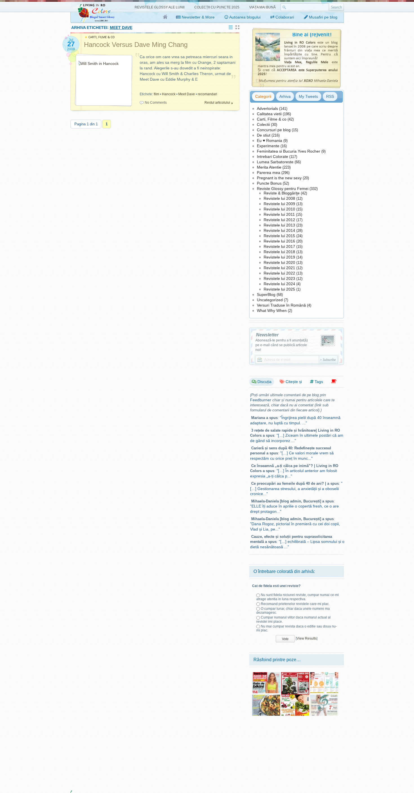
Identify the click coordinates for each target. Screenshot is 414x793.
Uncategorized (270, 300)
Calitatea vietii (269, 114)
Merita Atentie (269, 167)
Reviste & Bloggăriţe (282, 193)
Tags (318, 381)
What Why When (272, 310)
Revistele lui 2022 (279, 273)
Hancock (168, 94)
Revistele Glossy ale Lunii (159, 7)
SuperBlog (266, 294)
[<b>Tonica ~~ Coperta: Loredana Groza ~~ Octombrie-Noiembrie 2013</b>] (324, 697)
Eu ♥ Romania (269, 140)
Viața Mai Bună (262, 7)
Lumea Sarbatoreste (275, 162)
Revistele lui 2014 (279, 230)
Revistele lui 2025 (279, 289)
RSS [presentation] (330, 96)
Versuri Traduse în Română (281, 305)
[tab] (263, 96)
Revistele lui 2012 (279, 219)
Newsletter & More (198, 17)
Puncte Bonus (269, 183)
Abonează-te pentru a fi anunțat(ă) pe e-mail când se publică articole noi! (281, 345)
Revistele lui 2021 (279, 268)
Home (165, 17)
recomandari (207, 94)
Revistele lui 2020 (279, 262)
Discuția (263, 381)
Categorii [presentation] (263, 96)
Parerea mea (268, 172)
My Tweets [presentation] (308, 96)
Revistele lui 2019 (279, 257)
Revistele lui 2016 (279, 241)
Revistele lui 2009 (279, 203)
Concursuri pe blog (274, 130)
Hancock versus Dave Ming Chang (136, 44)
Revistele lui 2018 (279, 252)
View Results (307, 638)
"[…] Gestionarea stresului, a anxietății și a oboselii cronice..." (296, 488)
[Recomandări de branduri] (334, 381)
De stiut (263, 135)
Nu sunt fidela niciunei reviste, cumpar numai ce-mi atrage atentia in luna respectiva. (297, 597)
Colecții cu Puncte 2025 (216, 7)
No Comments (156, 103)
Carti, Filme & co (271, 119)
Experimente (268, 146)
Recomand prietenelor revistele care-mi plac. (295, 604)
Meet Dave (186, 94)
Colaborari (284, 17)
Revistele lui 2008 (279, 198)
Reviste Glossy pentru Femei (282, 188)
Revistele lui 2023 (279, 278)
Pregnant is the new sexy (279, 178)
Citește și (293, 381)
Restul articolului (217, 103)
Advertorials (267, 108)
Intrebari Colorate (272, 156)
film (156, 94)
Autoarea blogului (244, 17)
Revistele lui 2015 (279, 236)
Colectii (263, 124)
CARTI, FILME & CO (101, 37)
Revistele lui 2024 (279, 284)
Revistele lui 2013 (279, 225)
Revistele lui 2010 (279, 209)
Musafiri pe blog (322, 17)
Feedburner (260, 400)
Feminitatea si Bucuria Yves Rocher (288, 151)
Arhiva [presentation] (285, 96)
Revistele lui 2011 (279, 214)
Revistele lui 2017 (279, 246)
